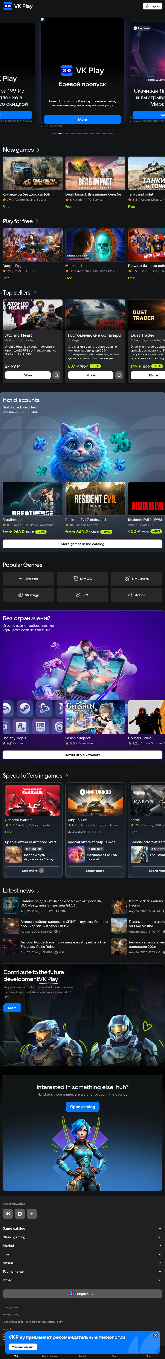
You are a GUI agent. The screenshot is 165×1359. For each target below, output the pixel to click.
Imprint (7, 1329)
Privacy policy (11, 1314)
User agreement (12, 1307)
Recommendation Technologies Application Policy (33, 1321)
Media (8, 1263)
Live (6, 1254)
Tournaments (13, 1271)
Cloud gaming (14, 1237)
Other (7, 1280)
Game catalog (14, 1228)
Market (8, 1245)
